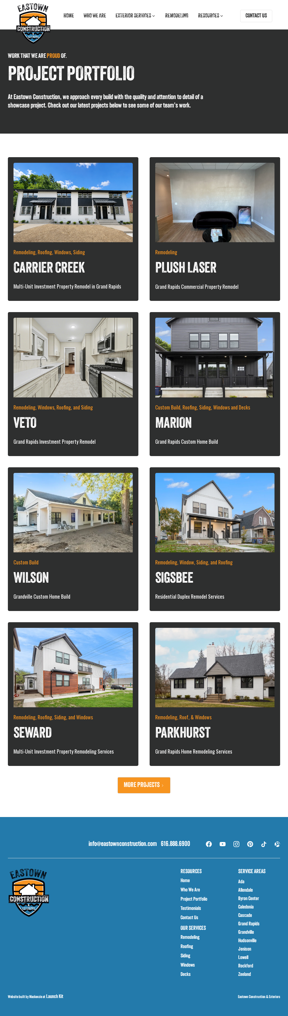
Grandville (246, 932)
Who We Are (190, 890)
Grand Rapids (249, 924)
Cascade (245, 915)
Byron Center (248, 898)
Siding (185, 956)
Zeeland (244, 974)
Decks (186, 974)
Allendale (245, 890)
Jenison (244, 949)
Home (69, 16)
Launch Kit (54, 996)
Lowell (243, 957)
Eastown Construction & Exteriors (259, 997)
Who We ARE (95, 16)
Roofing (187, 946)
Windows (188, 965)
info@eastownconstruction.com (123, 844)
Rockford (245, 966)
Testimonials (191, 908)
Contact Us (189, 918)
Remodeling (176, 16)
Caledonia (246, 907)
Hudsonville (247, 941)
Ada (241, 882)
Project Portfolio (194, 899)
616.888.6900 (175, 844)
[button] (136, 16)
